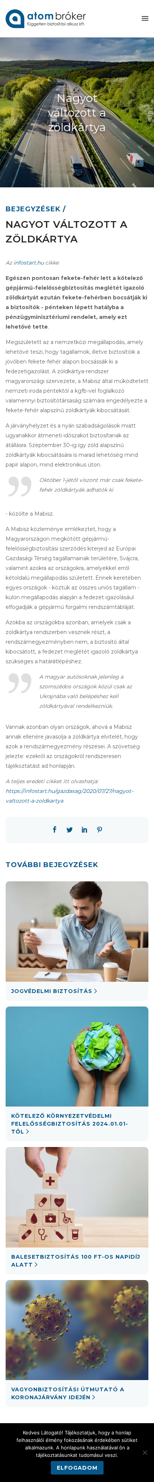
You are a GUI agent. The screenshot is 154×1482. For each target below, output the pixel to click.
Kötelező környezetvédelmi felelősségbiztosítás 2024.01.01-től (69, 1124)
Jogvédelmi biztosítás (51, 991)
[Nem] (144, 1452)
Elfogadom (77, 1467)
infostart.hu (28, 262)
